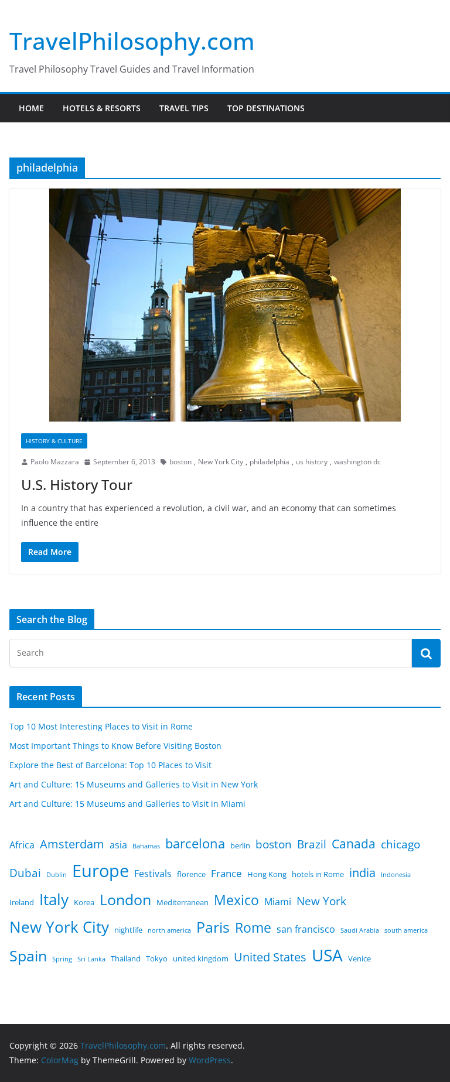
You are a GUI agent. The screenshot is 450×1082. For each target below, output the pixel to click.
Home (31, 108)
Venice (359, 958)
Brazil (311, 844)
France (226, 873)
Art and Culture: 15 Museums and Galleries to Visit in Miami (127, 803)
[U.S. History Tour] (225, 305)
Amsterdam (72, 844)
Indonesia (396, 875)
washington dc (357, 462)
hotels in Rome (318, 874)
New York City (220, 462)
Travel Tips (184, 108)
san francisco (306, 929)
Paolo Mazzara (54, 462)
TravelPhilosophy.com (132, 41)
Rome (253, 927)
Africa (22, 844)
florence (191, 874)
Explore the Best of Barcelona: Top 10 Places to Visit (110, 765)
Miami (277, 901)
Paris (213, 927)
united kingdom (201, 958)
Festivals (153, 873)
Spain (28, 955)
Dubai (25, 873)
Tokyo (157, 958)
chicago (400, 844)
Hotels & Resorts (102, 108)
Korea (84, 902)
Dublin (56, 875)
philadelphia (269, 462)
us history (312, 462)
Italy (54, 899)
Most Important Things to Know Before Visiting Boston (115, 745)
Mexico (236, 900)
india (362, 873)
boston (180, 462)
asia (118, 844)
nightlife (128, 930)
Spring (62, 959)
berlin (240, 845)
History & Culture (54, 441)
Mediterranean (182, 902)
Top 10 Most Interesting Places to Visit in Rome (101, 726)
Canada (354, 843)
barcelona (195, 843)
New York (321, 901)
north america (169, 930)
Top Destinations (266, 108)
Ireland (21, 902)
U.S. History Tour (76, 484)
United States (270, 957)
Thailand (126, 958)
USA (327, 955)
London (125, 899)
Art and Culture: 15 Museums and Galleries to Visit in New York (133, 784)
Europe (100, 870)
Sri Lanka (91, 959)
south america (406, 930)
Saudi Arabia (359, 930)
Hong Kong (267, 874)
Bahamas (146, 846)
